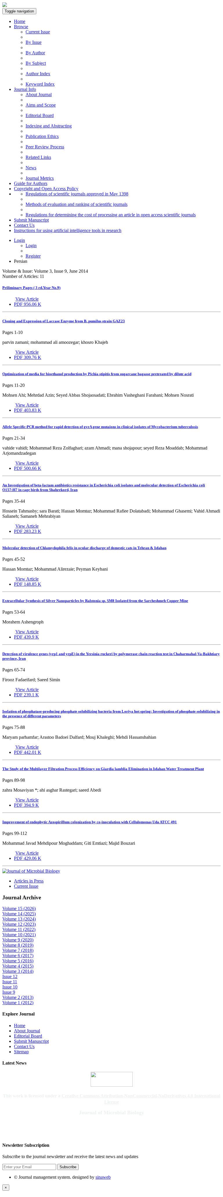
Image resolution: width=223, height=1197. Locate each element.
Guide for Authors (30, 183)
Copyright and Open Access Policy (46, 188)
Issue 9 (8, 992)
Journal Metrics (40, 178)
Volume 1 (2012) (17, 1002)
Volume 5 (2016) (17, 960)
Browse (21, 26)
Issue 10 (9, 986)
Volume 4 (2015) (17, 966)
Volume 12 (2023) (19, 924)
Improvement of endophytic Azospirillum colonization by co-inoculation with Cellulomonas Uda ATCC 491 (89, 822)
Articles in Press (29, 880)
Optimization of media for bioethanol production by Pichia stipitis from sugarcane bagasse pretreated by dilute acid (96, 374)
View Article (27, 298)
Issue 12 (9, 976)
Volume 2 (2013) (17, 997)
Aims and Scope (41, 105)
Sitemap (21, 1051)
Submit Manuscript (31, 220)
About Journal (39, 94)
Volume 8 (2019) (17, 945)
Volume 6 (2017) (17, 955)
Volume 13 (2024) (19, 918)
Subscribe (68, 1167)
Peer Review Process (45, 146)
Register (33, 256)
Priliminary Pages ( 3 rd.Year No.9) (31, 287)
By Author (35, 52)
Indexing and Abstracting (49, 125)
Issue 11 (9, 981)
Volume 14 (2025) (19, 913)
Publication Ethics (42, 136)
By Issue (34, 42)
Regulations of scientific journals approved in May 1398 (77, 193)
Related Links (38, 157)
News (31, 167)
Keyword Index (40, 84)
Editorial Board (40, 115)
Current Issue (38, 31)
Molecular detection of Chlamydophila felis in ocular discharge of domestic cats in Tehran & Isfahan (84, 548)
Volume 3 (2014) (17, 971)
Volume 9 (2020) (17, 939)
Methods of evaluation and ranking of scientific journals (76, 204)
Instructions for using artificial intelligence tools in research (67, 230)
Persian (20, 261)
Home (19, 21)
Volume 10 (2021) (19, 934)
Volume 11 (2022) (18, 929)
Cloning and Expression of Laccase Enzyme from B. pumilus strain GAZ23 (63, 321)
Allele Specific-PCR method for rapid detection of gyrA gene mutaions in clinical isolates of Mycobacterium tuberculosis (100, 427)
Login (19, 240)
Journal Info (25, 89)
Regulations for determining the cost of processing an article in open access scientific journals (111, 214)
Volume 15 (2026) (19, 908)
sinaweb (103, 1177)
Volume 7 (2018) (17, 950)
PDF (27, 304)
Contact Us (24, 225)
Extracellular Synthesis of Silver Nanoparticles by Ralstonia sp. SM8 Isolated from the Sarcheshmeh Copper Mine (95, 600)
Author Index (38, 73)
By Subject (36, 63)
